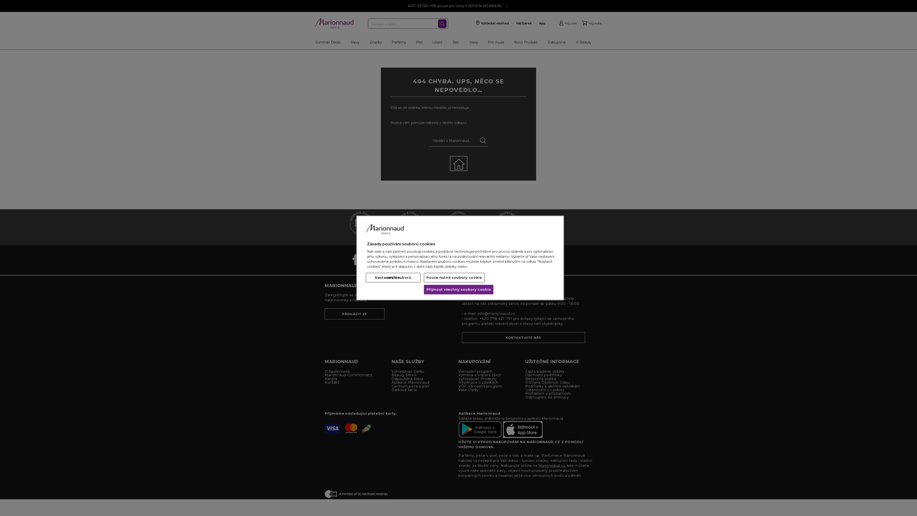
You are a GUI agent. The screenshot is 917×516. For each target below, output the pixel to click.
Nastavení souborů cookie (393, 278)
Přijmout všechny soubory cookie (459, 290)
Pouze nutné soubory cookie (454, 278)
